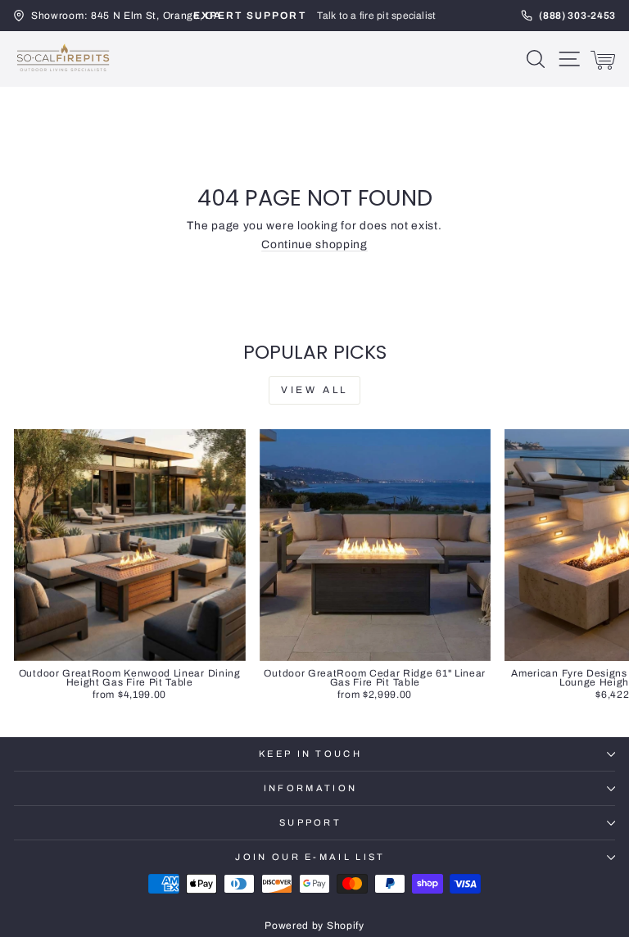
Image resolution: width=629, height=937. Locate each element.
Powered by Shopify (314, 925)
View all (314, 390)
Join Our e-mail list (310, 857)
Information (310, 788)
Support (310, 822)
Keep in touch (310, 753)
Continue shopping (314, 244)
